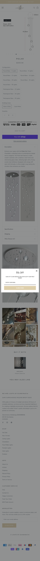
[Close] (36, 271)
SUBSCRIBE (20, 288)
